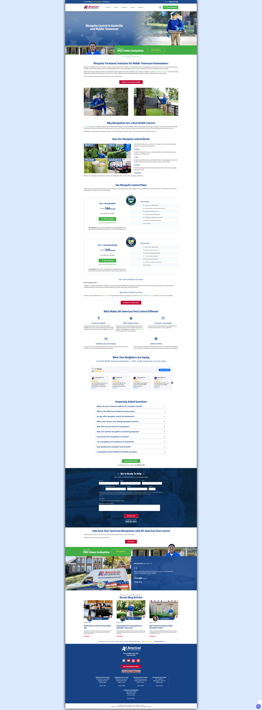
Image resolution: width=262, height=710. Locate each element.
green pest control (139, 329)
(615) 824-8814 (173, 2)
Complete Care (150, 295)
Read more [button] (94, 387)
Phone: (122, 480)
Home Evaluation (170, 7)
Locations (124, 7)
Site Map (113, 706)
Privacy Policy (129, 706)
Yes (102, 496)
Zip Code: (151, 486)
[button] (90, 383)
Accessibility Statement (145, 706)
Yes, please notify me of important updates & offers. (112, 500)
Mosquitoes (87, 126)
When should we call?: (110, 486)
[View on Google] (93, 378)
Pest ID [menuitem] (116, 7)
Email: (143, 480)
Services (108, 7)
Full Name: (101, 480)
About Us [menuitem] (140, 7)
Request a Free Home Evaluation (131, 82)
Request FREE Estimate (131, 461)
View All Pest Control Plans (131, 302)
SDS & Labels (136, 706)
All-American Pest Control (161, 71)
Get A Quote (131, 541)
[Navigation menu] (160, 7)
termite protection (105, 295)
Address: (129, 486)
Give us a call (97, 534)
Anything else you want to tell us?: (106, 503)
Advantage (141, 295)
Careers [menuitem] (132, 7)
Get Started (155, 50)
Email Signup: (102, 498)
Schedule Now (131, 516)
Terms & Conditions (120, 706)
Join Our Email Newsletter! (131, 666)
